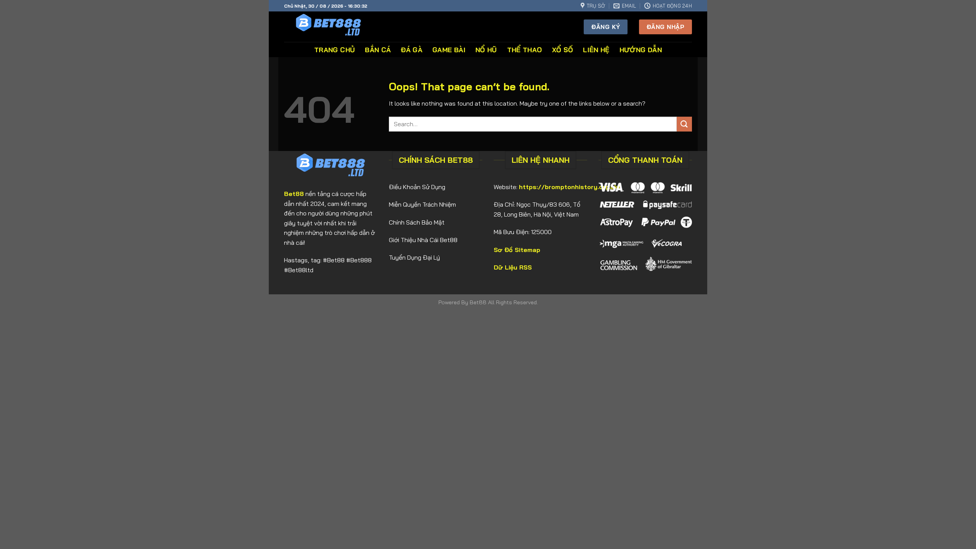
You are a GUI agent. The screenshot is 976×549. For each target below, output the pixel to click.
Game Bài (449, 49)
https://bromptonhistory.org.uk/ (570, 187)
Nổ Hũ (486, 49)
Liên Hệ (596, 49)
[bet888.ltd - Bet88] (334, 26)
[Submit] (684, 124)
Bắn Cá (378, 49)
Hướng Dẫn (641, 49)
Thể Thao (524, 49)
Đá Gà (411, 49)
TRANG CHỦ (334, 49)
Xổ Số (562, 49)
